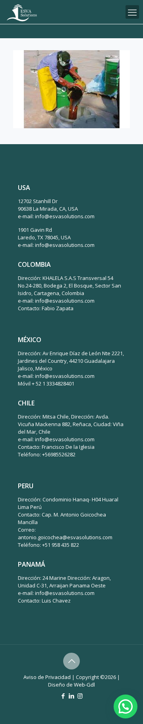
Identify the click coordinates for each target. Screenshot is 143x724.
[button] (125, 706)
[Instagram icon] (80, 696)
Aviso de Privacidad (47, 677)
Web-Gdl (84, 684)
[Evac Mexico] (22, 12)
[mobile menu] (132, 12)
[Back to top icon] (71, 661)
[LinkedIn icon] (72, 696)
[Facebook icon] (63, 696)
